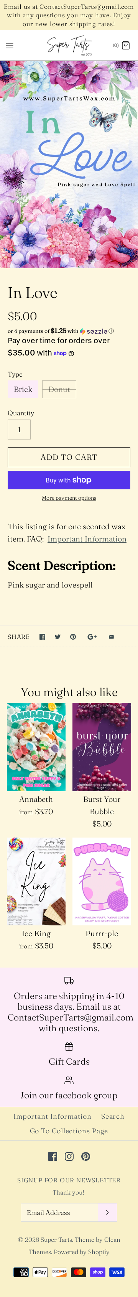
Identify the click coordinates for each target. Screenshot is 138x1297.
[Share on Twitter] (58, 637)
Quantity (21, 413)
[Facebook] (52, 1156)
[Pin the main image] (73, 637)
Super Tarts (56, 1239)
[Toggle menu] (9, 45)
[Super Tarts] (69, 45)
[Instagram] (69, 1156)
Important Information (87, 538)
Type (15, 374)
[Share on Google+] (92, 637)
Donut (59, 389)
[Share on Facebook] (42, 637)
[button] (69, 331)
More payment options (69, 498)
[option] (69, 164)
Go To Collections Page (69, 1130)
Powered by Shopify (82, 1252)
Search (113, 1116)
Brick (23, 389)
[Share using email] (111, 637)
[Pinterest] (85, 1156)
